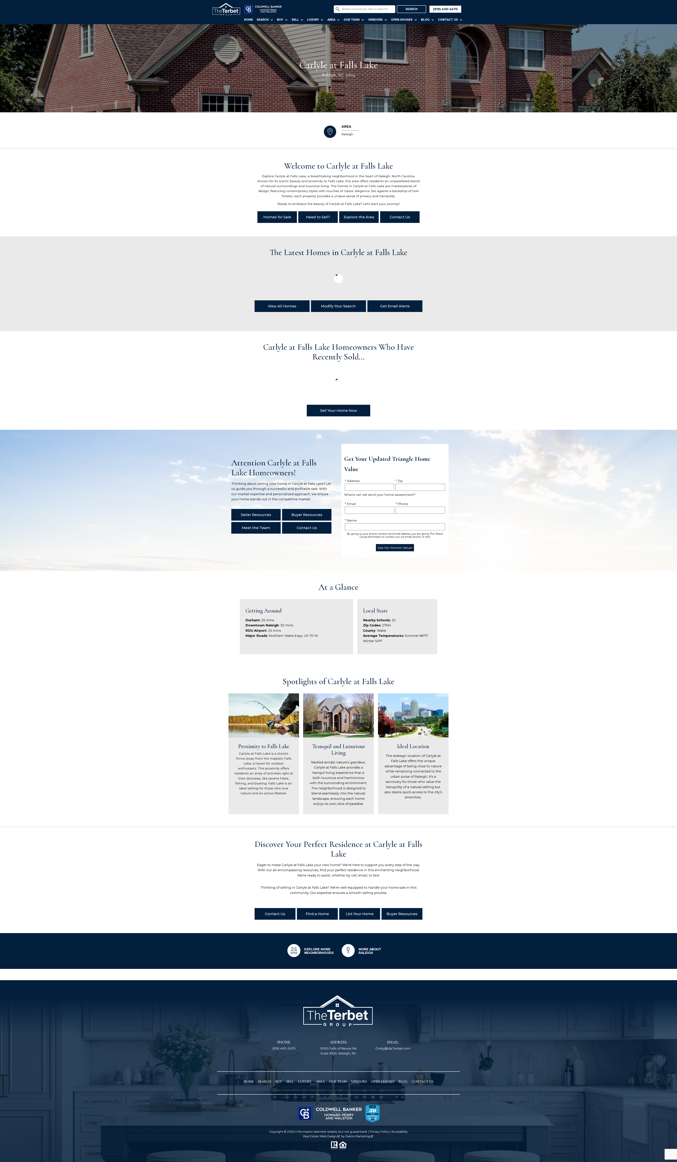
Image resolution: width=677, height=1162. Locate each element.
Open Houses (382, 1081)
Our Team (338, 1081)
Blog (402, 1081)
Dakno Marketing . (359, 1136)
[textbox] (367, 9)
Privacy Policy (379, 1131)
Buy (278, 1081)
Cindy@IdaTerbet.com (393, 1048)
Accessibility (399, 1131)
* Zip (399, 481)
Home (248, 19)
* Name (351, 520)
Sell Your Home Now (338, 410)
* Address (352, 481)
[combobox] (364, 9)
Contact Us (422, 1081)
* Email (350, 504)
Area (320, 1081)
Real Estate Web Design (320, 1136)
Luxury (304, 1081)
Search (411, 9)
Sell (290, 1081)
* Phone (402, 504)
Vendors (359, 1081)
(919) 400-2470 (284, 1048)
